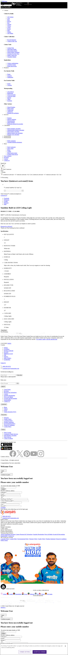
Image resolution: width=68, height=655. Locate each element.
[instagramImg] (40, 456)
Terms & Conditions (9, 425)
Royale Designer (11, 40)
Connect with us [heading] (5, 456)
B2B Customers (11, 141)
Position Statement (9, 422)
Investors (6, 157)
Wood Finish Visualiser (13, 52)
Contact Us (3, 363)
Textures (9, 75)
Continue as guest (5, 474)
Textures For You (13, 54)
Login (2, 470)
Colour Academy (8, 438)
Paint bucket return (12, 153)
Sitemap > (3, 607)
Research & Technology (10, 392)
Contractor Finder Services (11, 434)
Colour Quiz (10, 48)
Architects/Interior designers (14, 142)
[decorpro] (22, 602)
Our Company (8, 156)
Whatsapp (6, 199)
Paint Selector (7, 437)
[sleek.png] (5, 602)
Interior (9, 97)
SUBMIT (3, 489)
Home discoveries (12, 66)
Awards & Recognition (59, 534)
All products (10, 91)
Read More (4, 330)
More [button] (5, 143)
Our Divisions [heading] (4, 332)
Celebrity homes (11, 64)
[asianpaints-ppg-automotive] (34, 335)
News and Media (8, 397)
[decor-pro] (19, 335)
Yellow (9, 26)
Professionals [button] (7, 137)
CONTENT (3, 404)
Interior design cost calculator (15, 133)
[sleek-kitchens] (4, 335)
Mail (5, 204)
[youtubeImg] (33, 456)
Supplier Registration (9, 395)
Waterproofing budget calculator (15, 130)
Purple (9, 29)
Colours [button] (6, 10)
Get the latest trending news (7, 371)
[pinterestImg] (26, 456)
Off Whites (10, 33)
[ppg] (40, 602)
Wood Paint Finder (12, 51)
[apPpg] (49, 602)
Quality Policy (8, 419)
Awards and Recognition (10, 398)
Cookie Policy (7, 426)
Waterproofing (11, 121)
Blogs (8, 150)
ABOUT (3, 386)
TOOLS (3, 429)
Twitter (6, 201)
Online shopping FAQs (10, 412)
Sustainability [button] (7, 136)
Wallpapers (10, 77)
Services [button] (6, 114)
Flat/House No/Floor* (6, 499)
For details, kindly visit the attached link (46, 339)
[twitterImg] (20, 456)
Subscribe (19, 375)
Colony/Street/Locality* (7, 500)
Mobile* (3, 496)
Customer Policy (8, 420)
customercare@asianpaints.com (11, 368)
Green (9, 27)
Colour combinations (12, 63)
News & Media (48, 534)
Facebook (6, 198)
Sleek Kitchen (11, 122)
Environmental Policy (9, 423)
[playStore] (6, 449)
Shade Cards (12, 55)
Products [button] (6, 67)
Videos (6, 409)
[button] (34, 172)
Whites (9, 32)
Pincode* (3, 506)
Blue (8, 20)
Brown (9, 21)
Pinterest (6, 202)
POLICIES (3, 414)
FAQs (5, 410)
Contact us (7, 160)
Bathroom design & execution (15, 124)
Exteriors (9, 100)
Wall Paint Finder (11, 49)
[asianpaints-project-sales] (27, 335)
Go (17, 383)
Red (8, 23)
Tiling (8, 99)
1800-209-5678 (6, 366)
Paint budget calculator (13, 131)
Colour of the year (12, 41)
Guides (9, 151)
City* (2, 504)
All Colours (10, 17)
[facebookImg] (13, 456)
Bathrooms (10, 93)
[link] (35, 38)
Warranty (6, 417)
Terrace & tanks (11, 94)
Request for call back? (6, 226)
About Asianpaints (6, 534)
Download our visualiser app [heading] (8, 442)
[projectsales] (31, 602)
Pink (8, 30)
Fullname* (3, 492)
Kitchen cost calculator (13, 134)
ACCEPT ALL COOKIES (40, 652)
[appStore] (6, 446)
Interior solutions (11, 119)
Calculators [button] (7, 125)
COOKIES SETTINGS (24, 652)
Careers (6, 159)
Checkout (4, 195)
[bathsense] (12, 335)
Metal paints (10, 108)
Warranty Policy (33, 539)
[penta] (49, 335)
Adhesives (10, 111)
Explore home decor (12, 154)
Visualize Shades (11, 56)
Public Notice (4, 540)
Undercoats (10, 110)
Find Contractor (11, 147)
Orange (9, 24)
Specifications (4, 231)
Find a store (10, 148)
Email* (2, 494)
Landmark (3, 502)
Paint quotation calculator (14, 128)
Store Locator (7, 432)
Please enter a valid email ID (8, 376)
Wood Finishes (11, 107)
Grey (8, 18)
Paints (8, 74)
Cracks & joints (11, 96)
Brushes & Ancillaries (13, 113)
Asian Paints (7, 389)
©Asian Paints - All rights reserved (10, 460)
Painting (9, 118)
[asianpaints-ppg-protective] (41, 335)
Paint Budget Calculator (10, 435)
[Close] (3, 166)
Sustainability (7, 400)
